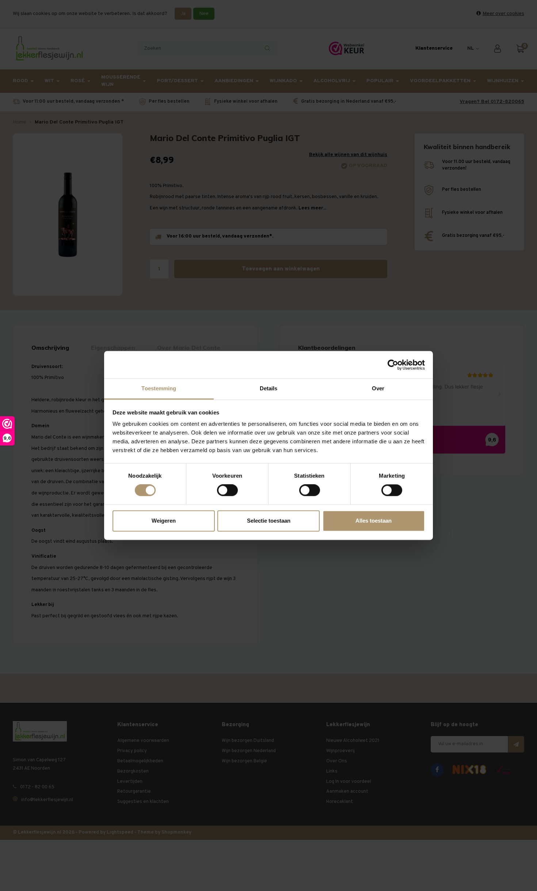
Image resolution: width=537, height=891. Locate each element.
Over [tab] (378, 388)
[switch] (227, 490)
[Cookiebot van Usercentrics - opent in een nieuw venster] (393, 364)
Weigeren (164, 520)
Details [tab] (269, 388)
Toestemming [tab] (158, 388)
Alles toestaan (373, 520)
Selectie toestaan (268, 520)
